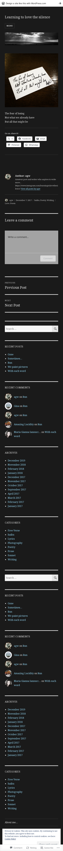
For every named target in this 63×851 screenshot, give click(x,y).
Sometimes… (15, 358)
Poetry (43, 200)
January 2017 (15, 506)
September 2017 (17, 489)
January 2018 (15, 473)
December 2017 (16, 477)
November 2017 (17, 481)
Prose (11, 551)
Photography (15, 543)
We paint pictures (18, 366)
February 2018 (16, 468)
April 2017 (13, 493)
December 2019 (16, 460)
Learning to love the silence (27, 17)
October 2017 (15, 485)
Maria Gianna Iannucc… (27, 432)
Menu (9, 25)
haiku (36, 200)
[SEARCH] (55, 329)
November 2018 (17, 464)
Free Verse (14, 530)
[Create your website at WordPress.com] (31, 3)
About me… (11, 822)
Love (7, 203)
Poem (12, 203)
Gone (10, 354)
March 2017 (14, 497)
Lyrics (11, 538)
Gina (16, 406)
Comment (48, 258)
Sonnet (12, 555)
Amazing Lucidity (24, 424)
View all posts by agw (30, 188)
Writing (50, 200)
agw (11, 200)
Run (10, 362)
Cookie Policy (10, 839)
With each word (17, 371)
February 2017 (16, 502)
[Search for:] (28, 328)
